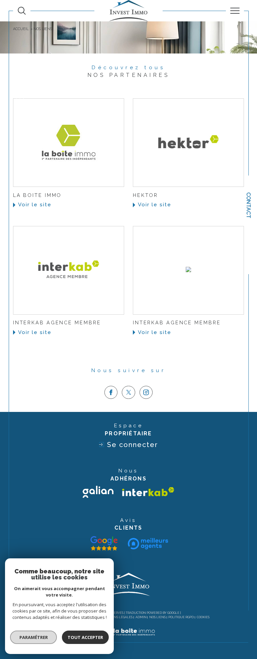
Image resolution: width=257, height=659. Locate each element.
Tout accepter (85, 637)
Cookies (203, 617)
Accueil (20, 29)
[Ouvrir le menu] (235, 10)
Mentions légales (117, 617)
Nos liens (157, 617)
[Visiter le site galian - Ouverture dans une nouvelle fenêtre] (98, 492)
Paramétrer (33, 637)
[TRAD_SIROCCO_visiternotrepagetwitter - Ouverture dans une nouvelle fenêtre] (128, 392)
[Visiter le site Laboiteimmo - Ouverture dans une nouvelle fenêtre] (128, 639)
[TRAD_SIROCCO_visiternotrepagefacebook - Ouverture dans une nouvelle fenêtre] (111, 392)
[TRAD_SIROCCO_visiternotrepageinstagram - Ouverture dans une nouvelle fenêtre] (146, 392)
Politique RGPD (181, 617)
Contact (248, 205)
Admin (141, 617)
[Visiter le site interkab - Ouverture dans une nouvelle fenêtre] (148, 491)
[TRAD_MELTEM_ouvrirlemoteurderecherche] (21, 10)
